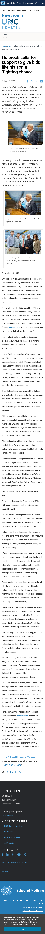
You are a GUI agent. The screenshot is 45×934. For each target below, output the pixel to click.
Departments (28, 3)
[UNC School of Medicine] (22, 890)
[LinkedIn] (7, 855)
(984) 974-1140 (13, 772)
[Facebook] (3, 855)
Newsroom (12, 15)
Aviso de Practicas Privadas (33, 911)
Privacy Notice (31, 924)
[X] (24, 855)
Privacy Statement (34, 900)
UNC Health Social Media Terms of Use (15, 862)
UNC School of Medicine (14, 11)
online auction (14, 327)
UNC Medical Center (11, 837)
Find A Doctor (8, 843)
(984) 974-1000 (8, 815)
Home (4, 46)
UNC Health (33, 11)
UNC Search (39, 3)
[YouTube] (19, 855)
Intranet (20, 900)
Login (40, 903)
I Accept (22, 929)
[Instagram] (13, 855)
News (9, 46)
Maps (19, 3)
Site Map (5, 871)
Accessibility (10, 3)
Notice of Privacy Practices (33, 908)
